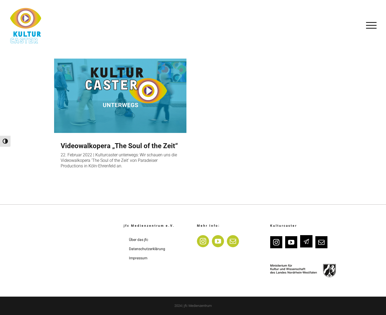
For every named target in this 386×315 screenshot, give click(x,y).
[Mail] (233, 241)
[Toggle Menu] (371, 25)
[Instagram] (203, 241)
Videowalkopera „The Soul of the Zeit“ (119, 146)
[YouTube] (218, 241)
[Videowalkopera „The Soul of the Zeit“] (120, 96)
